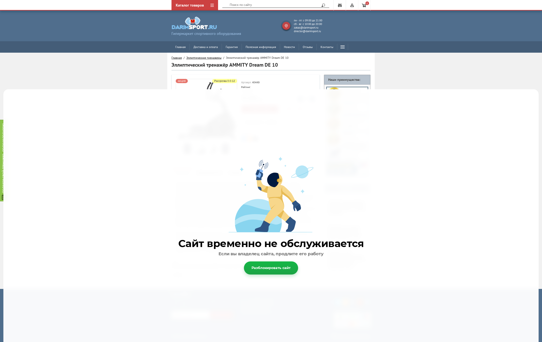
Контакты (327, 47)
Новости (289, 47)
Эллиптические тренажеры (203, 58)
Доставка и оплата (206, 47)
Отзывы (308, 47)
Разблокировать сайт (271, 268)
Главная (180, 47)
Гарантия (232, 47)
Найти (322, 5)
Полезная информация (261, 47)
